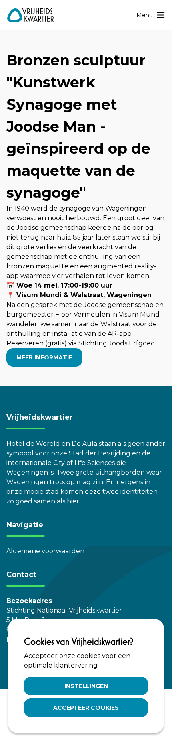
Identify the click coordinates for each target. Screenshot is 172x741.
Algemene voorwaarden (45, 551)
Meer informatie (44, 357)
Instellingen (86, 686)
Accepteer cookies (86, 707)
